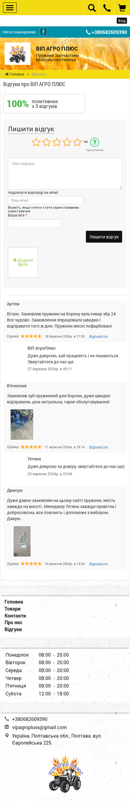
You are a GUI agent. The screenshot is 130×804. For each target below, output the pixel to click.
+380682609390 (109, 32)
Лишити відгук (104, 237)
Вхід (121, 20)
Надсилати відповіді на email (33, 192)
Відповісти (98, 336)
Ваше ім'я (17, 215)
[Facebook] (43, 31)
